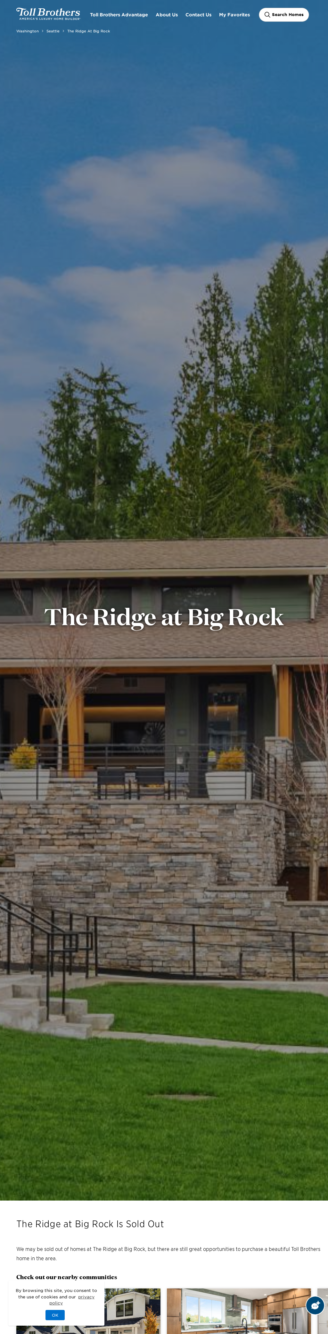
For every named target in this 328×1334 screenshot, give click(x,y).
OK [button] (55, 1315)
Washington (27, 31)
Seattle (53, 31)
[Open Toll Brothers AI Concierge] (315, 1305)
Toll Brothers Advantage (119, 14)
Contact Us (198, 14)
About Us (167, 14)
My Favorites (234, 14)
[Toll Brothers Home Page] (48, 17)
